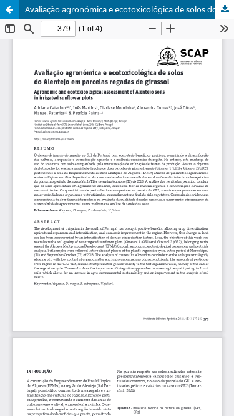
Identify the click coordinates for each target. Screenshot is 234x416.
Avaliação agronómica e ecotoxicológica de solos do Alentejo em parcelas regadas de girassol (129, 9)
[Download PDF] (224, 9)
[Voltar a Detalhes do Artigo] (9, 9)
